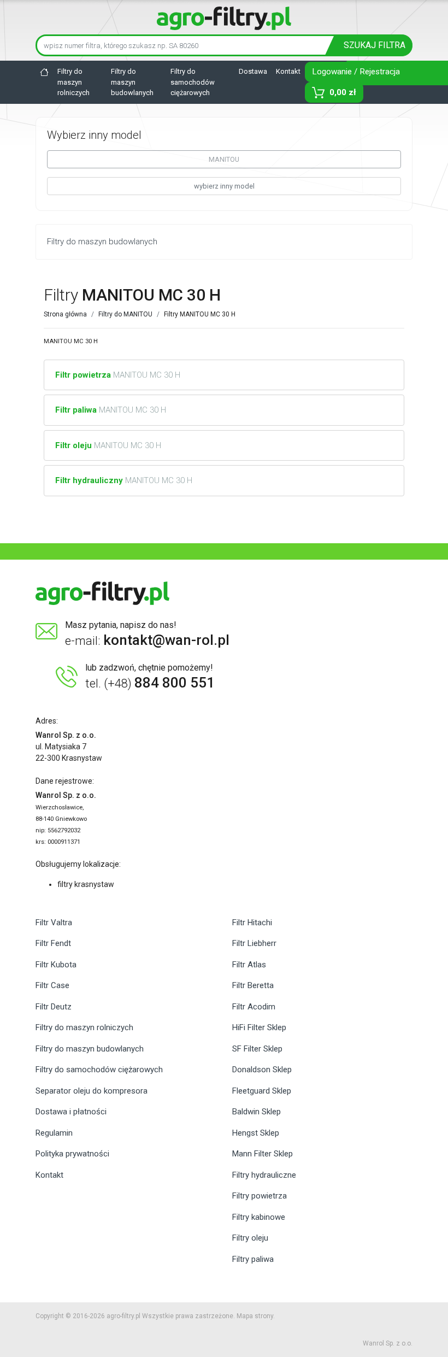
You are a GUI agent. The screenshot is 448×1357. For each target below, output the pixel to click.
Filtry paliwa (253, 1259)
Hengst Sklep (255, 1133)
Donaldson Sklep (262, 1069)
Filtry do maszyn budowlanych (132, 82)
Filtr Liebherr (254, 943)
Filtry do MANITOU (125, 314)
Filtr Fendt (53, 943)
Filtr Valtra (54, 922)
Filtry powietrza (259, 1196)
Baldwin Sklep (256, 1112)
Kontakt (288, 71)
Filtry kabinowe (258, 1217)
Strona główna (65, 314)
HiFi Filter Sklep (259, 1027)
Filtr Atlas (249, 965)
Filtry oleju (250, 1238)
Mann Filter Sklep (262, 1154)
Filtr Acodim (253, 1007)
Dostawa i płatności (71, 1112)
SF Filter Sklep (257, 1049)
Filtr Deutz (54, 1007)
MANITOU (224, 159)
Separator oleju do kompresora (92, 1091)
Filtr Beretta (253, 985)
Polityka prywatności (72, 1154)
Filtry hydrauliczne (264, 1175)
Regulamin (54, 1133)
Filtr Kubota (56, 965)
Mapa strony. (256, 1316)
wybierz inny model (224, 186)
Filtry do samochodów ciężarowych (192, 82)
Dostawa (253, 71)
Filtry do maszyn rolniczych (73, 82)
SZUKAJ (374, 45)
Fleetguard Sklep (261, 1091)
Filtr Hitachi (252, 922)
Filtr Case (52, 985)
